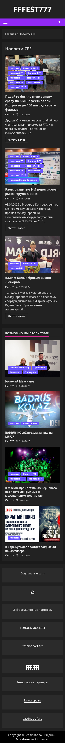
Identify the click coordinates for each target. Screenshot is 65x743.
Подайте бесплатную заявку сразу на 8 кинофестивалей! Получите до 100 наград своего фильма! (30, 103)
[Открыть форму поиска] (59, 22)
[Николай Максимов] (32, 358)
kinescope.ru (32, 700)
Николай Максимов (19, 381)
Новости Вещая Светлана (23, 180)
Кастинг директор (19, 367)
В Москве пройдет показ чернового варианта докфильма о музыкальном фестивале (31, 492)
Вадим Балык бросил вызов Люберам (32, 254)
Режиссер (15, 372)
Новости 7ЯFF (30, 68)
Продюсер (39, 367)
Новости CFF (16, 73)
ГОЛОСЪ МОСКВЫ (32, 628)
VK (32, 591)
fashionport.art (33, 646)
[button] (5, 22)
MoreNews (23, 739)
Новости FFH (16, 82)
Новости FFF (16, 77)
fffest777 (32, 9)
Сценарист (30, 372)
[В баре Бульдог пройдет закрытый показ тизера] (32, 524)
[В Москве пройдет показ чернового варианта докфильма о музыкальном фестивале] (32, 465)
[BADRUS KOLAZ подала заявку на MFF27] (32, 409)
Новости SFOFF (18, 87)
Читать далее (18, 140)
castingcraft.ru (32, 718)
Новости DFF (34, 73)
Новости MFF (35, 82)
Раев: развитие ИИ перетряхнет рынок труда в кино (31, 191)
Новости (14, 68)
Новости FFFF (34, 77)
